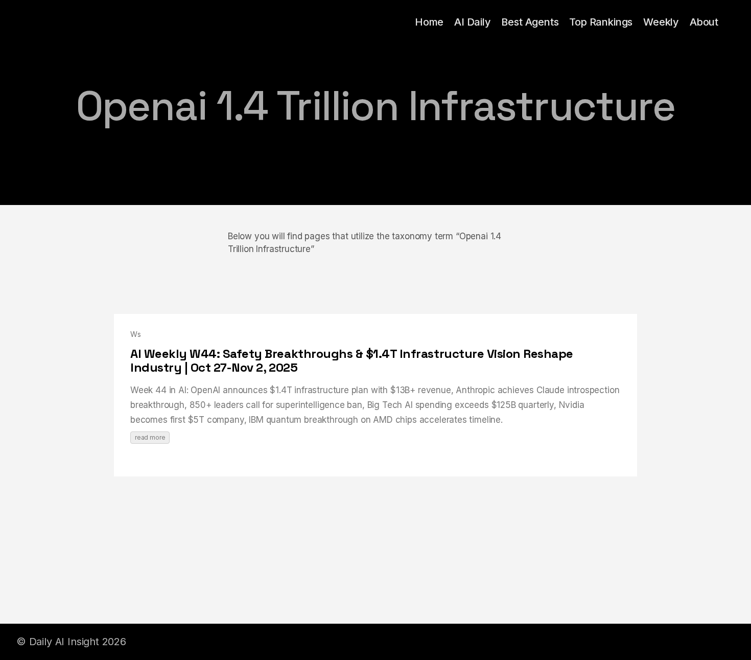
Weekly (661, 22)
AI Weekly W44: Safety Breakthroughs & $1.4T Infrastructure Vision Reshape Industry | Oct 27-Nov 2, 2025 (351, 361)
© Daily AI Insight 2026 (71, 641)
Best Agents (529, 22)
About (704, 22)
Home (429, 22)
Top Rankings (600, 22)
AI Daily (472, 22)
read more (150, 437)
